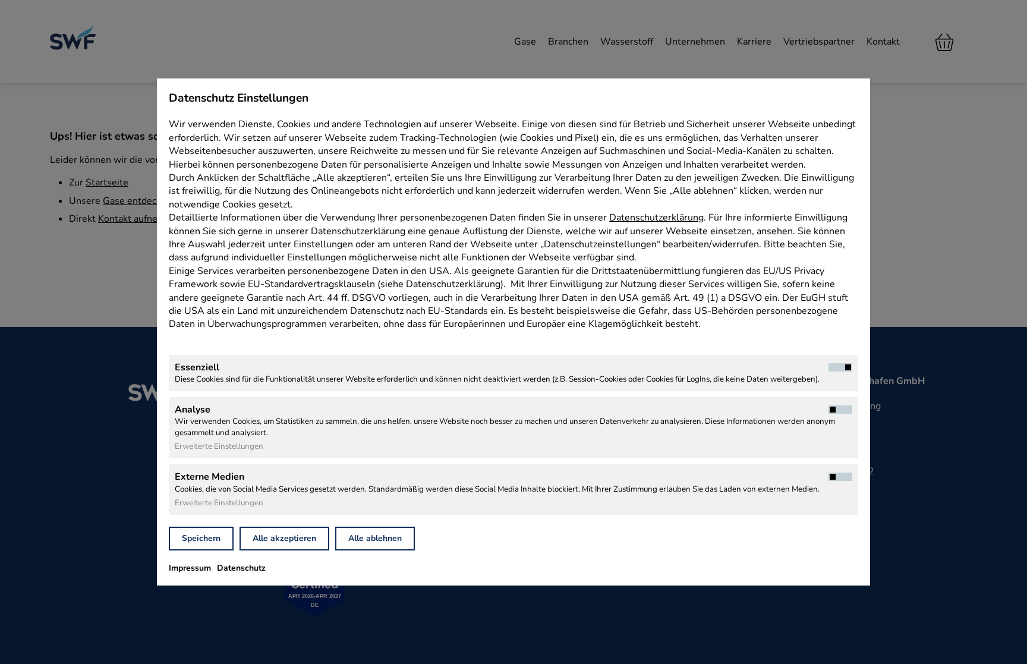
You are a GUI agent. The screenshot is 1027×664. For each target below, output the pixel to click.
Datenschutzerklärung (656, 217)
